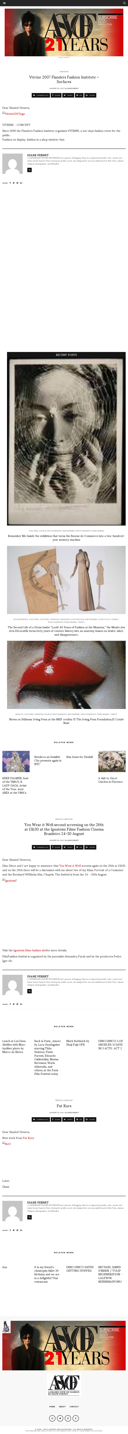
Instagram (68, 531)
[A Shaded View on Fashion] (64, 32)
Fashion (64, 72)
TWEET (69, 95)
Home (52, 1407)
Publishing (98, 531)
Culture (33, 531)
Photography (83, 531)
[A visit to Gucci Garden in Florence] (112, 761)
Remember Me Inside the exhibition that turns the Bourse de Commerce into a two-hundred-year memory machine (66, 537)
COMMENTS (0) (42, 95)
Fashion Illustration (72, 619)
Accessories (20, 619)
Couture (34, 619)
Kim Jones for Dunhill (79, 756)
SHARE (57, 95)
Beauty (19, 714)
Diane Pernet (73, 88)
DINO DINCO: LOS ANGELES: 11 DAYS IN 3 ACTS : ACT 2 (110, 1044)
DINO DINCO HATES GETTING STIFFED (80, 1269)
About (62, 1407)
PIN (80, 95)
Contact (74, 1407)
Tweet (81, 622)
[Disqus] (64, 231)
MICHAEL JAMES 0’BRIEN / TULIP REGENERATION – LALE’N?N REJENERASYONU (110, 1274)
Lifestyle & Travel (108, 619)
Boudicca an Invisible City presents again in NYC (47, 760)
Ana (4, 1267)
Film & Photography (50, 531)
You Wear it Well (70, 865)
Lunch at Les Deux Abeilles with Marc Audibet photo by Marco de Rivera (14, 1046)
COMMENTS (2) (42, 847)
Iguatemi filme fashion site (29, 950)
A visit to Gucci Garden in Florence (110, 780)
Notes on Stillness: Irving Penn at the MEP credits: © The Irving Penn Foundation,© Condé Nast (66, 721)
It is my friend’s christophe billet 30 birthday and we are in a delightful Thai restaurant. (46, 1274)
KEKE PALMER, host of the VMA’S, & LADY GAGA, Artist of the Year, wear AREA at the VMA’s (15, 785)
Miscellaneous (64, 819)
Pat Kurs (28, 1137)
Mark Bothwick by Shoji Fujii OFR (77, 1042)
